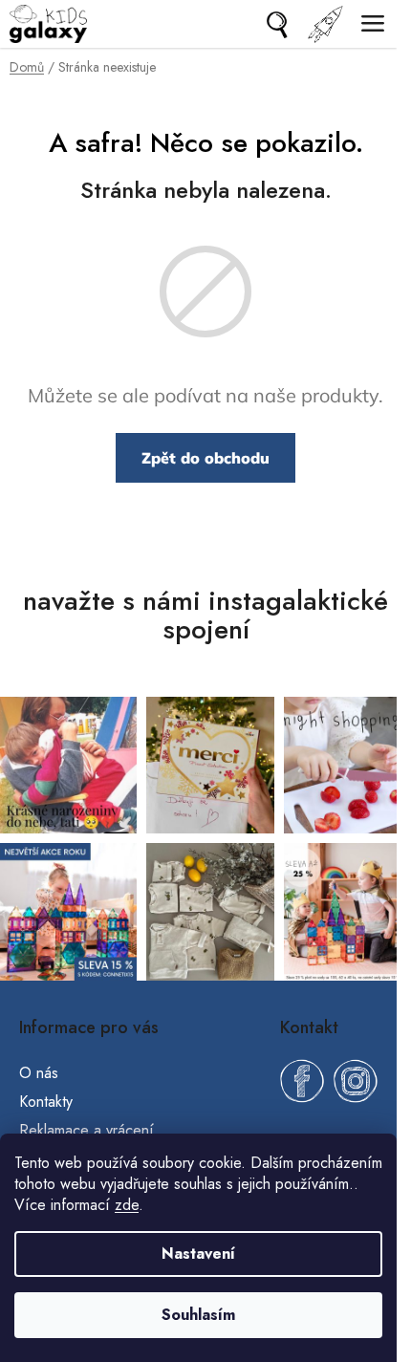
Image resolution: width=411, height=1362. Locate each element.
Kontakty (46, 1102)
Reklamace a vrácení (86, 1130)
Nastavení (198, 1254)
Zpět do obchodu (205, 457)
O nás (38, 1073)
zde (127, 1205)
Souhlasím (198, 1315)
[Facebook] (302, 1081)
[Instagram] (356, 1081)
